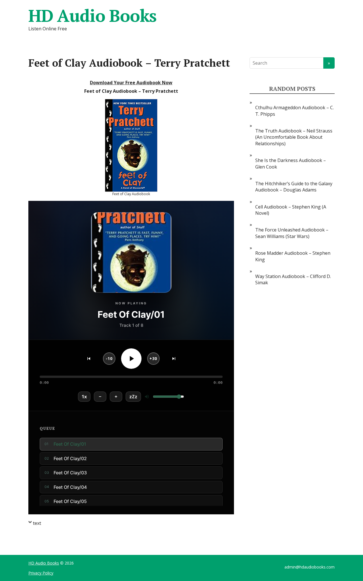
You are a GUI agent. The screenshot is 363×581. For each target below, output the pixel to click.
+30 (153, 358)
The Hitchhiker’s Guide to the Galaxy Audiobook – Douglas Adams (293, 186)
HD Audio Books (92, 16)
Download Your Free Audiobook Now (131, 82)
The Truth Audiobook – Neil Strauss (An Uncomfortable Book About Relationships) (293, 137)
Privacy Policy (40, 573)
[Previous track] (88, 358)
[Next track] (173, 358)
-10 (109, 358)
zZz (133, 396)
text (37, 523)
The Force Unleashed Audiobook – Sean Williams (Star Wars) (291, 233)
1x (84, 396)
